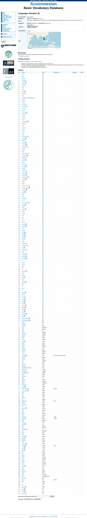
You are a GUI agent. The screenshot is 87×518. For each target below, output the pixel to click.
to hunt (23, 143)
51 (19, 125)
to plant (23, 168)
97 (19, 394)
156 (19, 234)
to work (23, 166)
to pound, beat (25, 187)
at (22, 260)
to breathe (24, 104)
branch (23, 408)
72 (19, 386)
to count (24, 296)
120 (19, 420)
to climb (23, 258)
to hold (23, 179)
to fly (23, 196)
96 (19, 392)
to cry (23, 351)
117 (19, 415)
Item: (43, 72)
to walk (23, 78)
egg (23, 395)
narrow (23, 239)
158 (19, 239)
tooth (23, 346)
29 (19, 106)
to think (23, 100)
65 (19, 134)
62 (19, 384)
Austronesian (45, 0)
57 (19, 376)
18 (19, 332)
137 (19, 443)
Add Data (4, 33)
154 (19, 232)
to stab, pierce (25, 147)
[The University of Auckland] (8, 46)
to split (23, 160)
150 (19, 230)
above (23, 262)
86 (19, 172)
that (23, 481)
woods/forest (25, 429)
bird (23, 394)
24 (19, 337)
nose (23, 343)
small (23, 462)
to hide (23, 256)
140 (19, 450)
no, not (23, 294)
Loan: (81, 72)
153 (19, 464)
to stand (24, 127)
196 (19, 296)
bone (23, 330)
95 (19, 192)
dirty (23, 87)
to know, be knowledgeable (28, 97)
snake (23, 402)
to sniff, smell (25, 106)
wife (23, 377)
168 (19, 474)
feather (23, 397)
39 (19, 355)
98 (19, 395)
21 (19, 100)
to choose (24, 170)
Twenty (23, 314)
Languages (5, 24)
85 (19, 170)
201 (19, 301)
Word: (23, 72)
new (23, 467)
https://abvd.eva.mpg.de (35, 0)
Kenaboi (29, 30)
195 (19, 294)
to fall (23, 192)
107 (19, 202)
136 (19, 441)
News (3, 21)
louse (23, 205)
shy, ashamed (25, 245)
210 (19, 320)
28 (19, 104)
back (23, 91)
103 (19, 198)
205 (19, 309)
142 (19, 222)
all (22, 286)
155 (19, 465)
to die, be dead (25, 388)
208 (19, 316)
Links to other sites (7, 16)
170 (19, 254)
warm (23, 446)
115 (19, 411)
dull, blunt (24, 164)
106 (19, 402)
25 (19, 339)
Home (3, 12)
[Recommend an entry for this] (43, 74)
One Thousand (25, 320)
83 (19, 166)
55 (19, 372)
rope (23, 134)
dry (22, 450)
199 (19, 493)
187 (19, 279)
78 (19, 390)
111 (19, 406)
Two (23, 491)
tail (22, 200)
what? (23, 282)
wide (23, 241)
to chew (23, 113)
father (23, 381)
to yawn (23, 364)
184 (19, 275)
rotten (23, 209)
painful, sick (24, 243)
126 (19, 215)
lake (23, 215)
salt (23, 427)
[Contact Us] (53, 516)
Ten (23, 312)
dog (23, 392)
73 (19, 149)
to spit (23, 110)
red (22, 458)
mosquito (24, 404)
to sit (23, 125)
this (23, 479)
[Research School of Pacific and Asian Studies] (8, 63)
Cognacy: (74, 72)
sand (23, 422)
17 (19, 95)
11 (19, 89)
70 (19, 145)
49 (19, 121)
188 (19, 281)
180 (19, 269)
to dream (24, 123)
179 (19, 266)
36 (19, 110)
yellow (23, 230)
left (22, 74)
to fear (23, 102)
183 (19, 273)
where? (23, 271)
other (23, 284)
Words (3, 25)
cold (23, 448)
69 (19, 142)
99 (19, 397)
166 (19, 249)
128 (19, 431)
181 (19, 271)
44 (19, 117)
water (23, 424)
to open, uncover (26, 185)
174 (19, 478)
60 (19, 381)
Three (23, 493)
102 (19, 399)
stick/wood (24, 157)
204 (19, 307)
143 (19, 453)
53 (19, 367)
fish (23, 406)
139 (19, 447)
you (23, 484)
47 (19, 364)
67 (19, 138)
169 (19, 251)
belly (23, 329)
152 (19, 462)
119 (19, 416)
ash (23, 228)
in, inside (24, 478)
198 (19, 491)
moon (23, 432)
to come (24, 325)
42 (19, 115)
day (23, 474)
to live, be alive (25, 153)
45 (19, 362)
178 (19, 481)
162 (19, 247)
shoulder (24, 334)
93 (19, 187)
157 (19, 237)
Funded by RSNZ (8, 77)
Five (23, 301)
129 (19, 432)
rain (23, 219)
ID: (19, 72)
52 (19, 127)
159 (19, 241)
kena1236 (40, 18)
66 (19, 136)
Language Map (5, 31)
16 (19, 93)
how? (23, 292)
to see (23, 119)
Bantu (55, 0)
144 (19, 224)
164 (19, 469)
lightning (24, 440)
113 (19, 408)
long (23, 466)
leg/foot (23, 324)
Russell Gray (49, 516)
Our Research (5, 20)
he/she (23, 275)
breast (23, 332)
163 (19, 467)
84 (19, 168)
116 (19, 413)
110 (19, 207)
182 (19, 483)
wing (23, 194)
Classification (5, 29)
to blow (23, 443)
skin (23, 327)
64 (19, 132)
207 (19, 314)
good (23, 469)
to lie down (24, 121)
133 (19, 219)
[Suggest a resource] (24, 56)
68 (19, 140)
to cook (23, 355)
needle (23, 140)
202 (19, 303)
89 (19, 179)
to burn (23, 224)
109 (19, 404)
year (23, 251)
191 (19, 286)
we (22, 277)
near (23, 266)
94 (19, 189)
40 (19, 357)
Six (22, 303)
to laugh (24, 350)
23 (19, 336)
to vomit (23, 108)
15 (19, 330)
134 (19, 438)
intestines (24, 93)
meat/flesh (24, 198)
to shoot (24, 145)
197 (19, 489)
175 (19, 262)
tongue (23, 348)
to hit (23, 386)
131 (19, 436)
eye (23, 362)
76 (19, 153)
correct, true (24, 249)
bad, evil (24, 471)
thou (23, 273)
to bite (23, 359)
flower (23, 413)
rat (22, 399)
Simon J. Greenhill (38, 516)
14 (19, 329)
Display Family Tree (7, 36)
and (23, 288)
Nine (23, 309)
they (23, 279)
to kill (23, 151)
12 (19, 327)
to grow (23, 172)
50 (19, 123)
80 (19, 159)
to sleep (24, 366)
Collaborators (5, 15)
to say (23, 132)
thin (23, 235)
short (23, 232)
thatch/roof (24, 384)
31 (19, 346)
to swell (23, 175)
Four (23, 299)
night (23, 472)
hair (23, 341)
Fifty (23, 316)
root (23, 411)
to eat (23, 353)
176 (19, 264)
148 (19, 457)
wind (23, 441)
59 (19, 379)
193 (19, 290)
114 (19, 410)
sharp (23, 162)
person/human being (27, 367)
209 (19, 318)
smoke (23, 226)
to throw (24, 190)
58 (19, 377)
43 (19, 360)
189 (19, 486)
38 (19, 112)
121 (19, 422)
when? (23, 254)
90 (19, 181)
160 (19, 243)
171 (19, 256)
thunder (23, 438)
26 (19, 341)
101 (19, 196)
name (23, 130)
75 (19, 388)
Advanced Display (6, 28)
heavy (23, 222)
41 (19, 359)
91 (19, 183)
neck (23, 339)
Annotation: (56, 72)
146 (19, 228)
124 (19, 425)
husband (24, 376)
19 (19, 334)
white (23, 457)
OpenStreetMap (57, 47)
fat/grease (24, 401)
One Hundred (25, 318)
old (22, 247)
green (23, 460)
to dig (23, 181)
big (22, 464)
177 (19, 479)
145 (19, 226)
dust (23, 89)
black (23, 455)
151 (19, 460)
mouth (23, 345)
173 (19, 260)
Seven (23, 305)
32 (19, 348)
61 (19, 383)
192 (19, 288)
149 (19, 458)
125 (19, 427)
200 (19, 299)
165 (19, 471)
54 (19, 369)
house (23, 383)
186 (19, 484)
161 (19, 245)
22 (19, 102)
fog (22, 217)
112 (19, 209)
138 (19, 445)
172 (19, 258)
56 (19, 374)
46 (19, 119)
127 (19, 429)
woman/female (25, 372)
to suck (23, 115)
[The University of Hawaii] (8, 54)
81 (19, 162)
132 (19, 217)
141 (19, 452)
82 (19, 164)
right (23, 76)
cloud (23, 436)
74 (19, 151)
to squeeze (24, 177)
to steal (23, 149)
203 (19, 305)
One (23, 489)
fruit (23, 415)
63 (19, 130)
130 (19, 434)
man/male (24, 369)
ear (22, 360)
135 (19, 440)
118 (19, 211)
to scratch (24, 155)
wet (23, 452)
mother (23, 379)
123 (19, 213)
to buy (23, 183)
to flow (23, 213)
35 (19, 108)
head (23, 337)
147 (19, 455)
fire (22, 453)
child (23, 374)
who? (23, 487)
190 (19, 284)
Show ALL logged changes (35, 61)
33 (19, 350)
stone (23, 420)
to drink (23, 357)
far (22, 269)
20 (19, 97)
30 (19, 345)
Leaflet (28, 47)
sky (22, 431)
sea (23, 425)
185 (19, 277)
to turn (23, 83)
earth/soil (24, 416)
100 (19, 194)
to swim (23, 85)
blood (23, 336)
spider (23, 207)
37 (19, 353)
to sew (23, 138)
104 (19, 401)
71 (19, 147)
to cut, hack (24, 390)
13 (19, 91)
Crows (51, 0)
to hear (23, 117)
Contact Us (5, 19)
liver (23, 95)
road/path (24, 80)
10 (19, 87)
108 (19, 204)
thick (23, 237)
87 (19, 174)
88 (19, 177)
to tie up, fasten (25, 136)
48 (19, 366)
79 (19, 157)
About (3, 14)
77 (19, 155)
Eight (23, 307)
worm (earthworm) (26, 202)
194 (19, 292)
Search (4, 27)
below (23, 264)
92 (19, 185)
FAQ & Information (6, 17)
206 (19, 311)
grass (23, 211)
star (23, 434)
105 (19, 200)
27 (19, 343)
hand (23, 322)
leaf (23, 410)
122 (19, 424)
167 (19, 472)
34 (19, 351)
